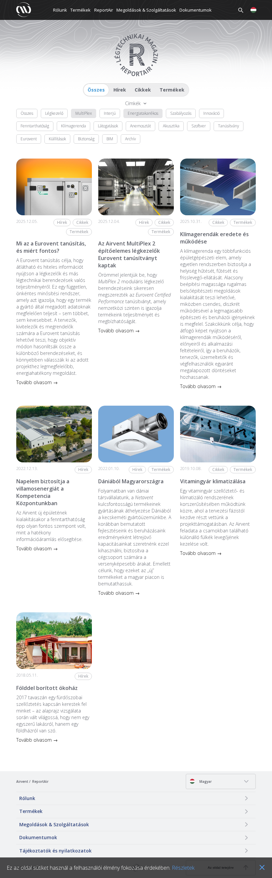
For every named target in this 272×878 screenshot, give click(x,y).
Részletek (183, 867)
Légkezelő (54, 113)
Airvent (22, 781)
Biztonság (86, 139)
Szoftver (198, 126)
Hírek (119, 90)
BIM (109, 139)
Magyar (205, 781)
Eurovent (29, 139)
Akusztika (171, 126)
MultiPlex (83, 113)
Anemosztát (140, 126)
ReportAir (103, 10)
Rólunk (60, 10)
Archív (130, 139)
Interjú (110, 113)
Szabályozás (180, 113)
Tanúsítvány (228, 126)
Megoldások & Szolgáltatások (146, 10)
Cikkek (143, 90)
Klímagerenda (73, 126)
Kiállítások (57, 139)
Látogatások (108, 126)
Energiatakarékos (143, 113)
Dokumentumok (195, 10)
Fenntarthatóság (35, 126)
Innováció (211, 113)
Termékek (80, 10)
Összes (96, 90)
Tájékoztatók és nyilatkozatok (55, 850)
